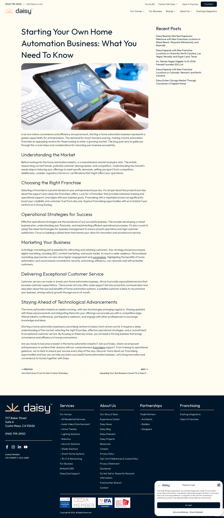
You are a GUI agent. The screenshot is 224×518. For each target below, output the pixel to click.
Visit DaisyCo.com (34, 4)
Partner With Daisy (166, 4)
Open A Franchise (190, 4)
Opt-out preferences (180, 512)
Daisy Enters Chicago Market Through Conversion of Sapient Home (176, 82)
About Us (185, 11)
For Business (155, 11)
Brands (169, 11)
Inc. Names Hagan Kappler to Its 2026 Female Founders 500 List (175, 63)
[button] (219, 485)
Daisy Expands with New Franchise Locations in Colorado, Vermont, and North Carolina (178, 72)
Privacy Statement (196, 512)
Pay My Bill (150, 4)
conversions (99, 257)
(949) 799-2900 (13, 4)
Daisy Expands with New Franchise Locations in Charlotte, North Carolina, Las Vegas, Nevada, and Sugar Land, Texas (178, 53)
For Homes (136, 11)
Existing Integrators (206, 11)
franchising (99, 347)
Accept (188, 505)
